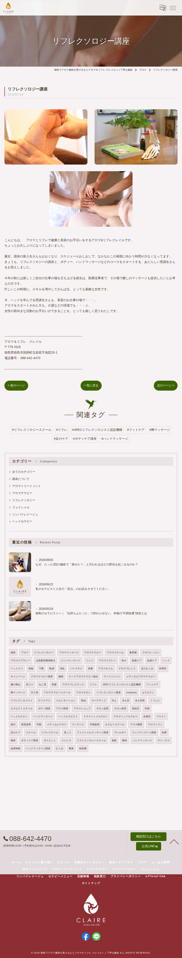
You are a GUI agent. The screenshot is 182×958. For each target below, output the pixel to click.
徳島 (13, 652)
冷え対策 (140, 700)
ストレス (66, 740)
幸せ (123, 660)
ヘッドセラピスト (68, 716)
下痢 (41, 668)
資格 (114, 740)
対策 (147, 708)
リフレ (93, 684)
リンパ (89, 660)
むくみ (59, 748)
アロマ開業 (136, 724)
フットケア (152, 684)
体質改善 (26, 724)
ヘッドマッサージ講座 (38, 748)
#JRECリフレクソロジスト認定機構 (97, 429)
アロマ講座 (62, 708)
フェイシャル (21, 507)
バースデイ (76, 668)
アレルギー (120, 732)
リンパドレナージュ (25, 514)
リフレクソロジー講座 (108, 692)
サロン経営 (120, 708)
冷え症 (125, 700)
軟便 (51, 668)
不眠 (38, 724)
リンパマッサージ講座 (144, 732)
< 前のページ (16, 385)
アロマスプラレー (20, 660)
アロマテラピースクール (57, 692)
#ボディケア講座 (85, 438)
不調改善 (94, 724)
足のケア (15, 732)
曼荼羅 (133, 652)
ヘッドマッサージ (43, 716)
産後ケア (137, 660)
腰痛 (60, 676)
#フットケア (135, 429)
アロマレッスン (150, 652)
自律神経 (15, 748)
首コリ (29, 684)
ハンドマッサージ (142, 740)
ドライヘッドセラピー (95, 716)
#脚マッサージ (159, 429)
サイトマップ (91, 883)
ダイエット (50, 740)
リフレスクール (49, 732)
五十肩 (34, 692)
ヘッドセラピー (22, 521)
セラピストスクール (22, 708)
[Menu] (173, 7)
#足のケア (61, 438)
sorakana (131, 692)
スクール (31, 732)
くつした (155, 700)
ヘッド (166, 660)
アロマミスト (155, 724)
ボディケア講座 (29, 740)
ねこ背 (42, 684)
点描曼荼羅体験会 (45, 660)
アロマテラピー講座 (42, 676)
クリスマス (44, 700)
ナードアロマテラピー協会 (83, 676)
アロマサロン (83, 692)
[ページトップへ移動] (174, 841)
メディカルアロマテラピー (141, 676)
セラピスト (148, 692)
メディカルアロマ (56, 724)
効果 (164, 732)
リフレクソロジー (23, 500)
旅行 (13, 724)
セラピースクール (115, 724)
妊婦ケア (152, 660)
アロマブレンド (127, 668)
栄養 (90, 668)
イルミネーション (65, 700)
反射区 (147, 716)
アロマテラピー (22, 493)
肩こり (67, 732)
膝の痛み (15, 684)
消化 (62, 668)
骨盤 (54, 684)
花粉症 (135, 708)
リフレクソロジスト (22, 700)
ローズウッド (98, 700)
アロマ (24, 652)
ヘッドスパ (17, 668)
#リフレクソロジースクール (31, 429)
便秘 (30, 668)
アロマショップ (82, 708)
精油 (83, 700)
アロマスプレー (107, 660)
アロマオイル (105, 668)
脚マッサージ (18, 692)
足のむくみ (147, 668)
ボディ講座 (44, 708)
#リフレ (61, 429)
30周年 (162, 668)
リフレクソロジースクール (91, 740)
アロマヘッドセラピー (125, 716)
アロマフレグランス (73, 684)
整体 (13, 740)
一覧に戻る (91, 385)
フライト (161, 716)
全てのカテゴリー (23, 471)
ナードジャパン (112, 676)
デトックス (164, 740)
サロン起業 (102, 708)
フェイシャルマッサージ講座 (93, 732)
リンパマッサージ (70, 660)
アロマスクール (115, 652)
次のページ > (165, 385)
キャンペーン (18, 676)
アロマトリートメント (26, 486)
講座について (21, 479)
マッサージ (78, 724)
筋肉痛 (83, 748)
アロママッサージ (69, 652)
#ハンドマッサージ (114, 438)
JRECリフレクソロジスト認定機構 (122, 684)
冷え (114, 700)
